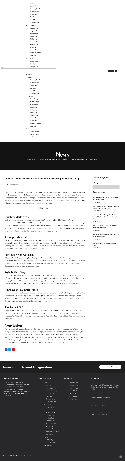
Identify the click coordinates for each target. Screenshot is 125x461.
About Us (33, 6)
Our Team (33, 17)
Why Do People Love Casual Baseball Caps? (104, 244)
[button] (62, 71)
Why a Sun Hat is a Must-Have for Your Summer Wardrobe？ (105, 226)
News (31, 58)
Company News (35, 61)
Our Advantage (34, 20)
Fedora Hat (33, 50)
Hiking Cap (33, 39)
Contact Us (34, 66)
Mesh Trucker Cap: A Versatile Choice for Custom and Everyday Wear (106, 207)
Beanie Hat (33, 42)
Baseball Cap (34, 28)
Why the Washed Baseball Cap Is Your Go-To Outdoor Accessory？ (106, 235)
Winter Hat (33, 47)
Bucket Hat (33, 36)
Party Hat (33, 55)
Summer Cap (34, 44)
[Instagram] (112, 71)
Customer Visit (34, 22)
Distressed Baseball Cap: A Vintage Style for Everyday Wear (105, 198)
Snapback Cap (34, 31)
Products (33, 25)
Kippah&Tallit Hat (35, 53)
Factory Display (35, 12)
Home (32, 3)
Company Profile (35, 9)
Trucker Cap (34, 34)
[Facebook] (109, 71)
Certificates (33, 14)
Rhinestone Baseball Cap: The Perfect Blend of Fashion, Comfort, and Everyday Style (105, 217)
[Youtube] (116, 71)
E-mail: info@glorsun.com (100, 423)
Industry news (34, 64)
